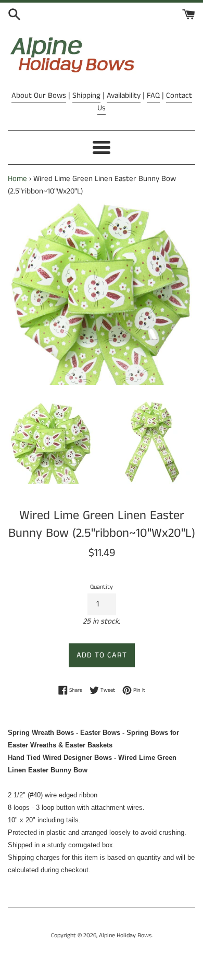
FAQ (153, 95)
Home (17, 178)
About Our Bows (38, 95)
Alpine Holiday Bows (125, 935)
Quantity (101, 587)
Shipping (86, 95)
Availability (124, 95)
